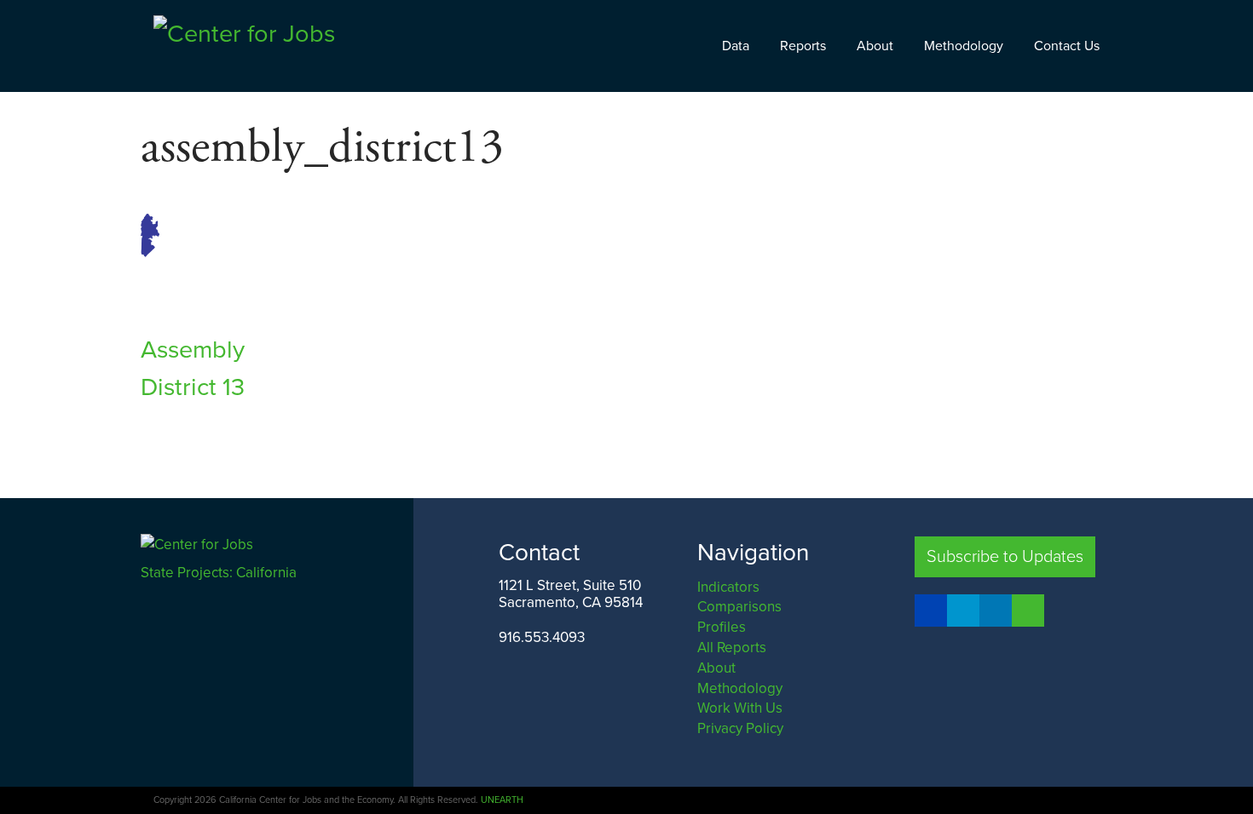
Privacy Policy (740, 728)
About (875, 45)
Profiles (721, 627)
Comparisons (739, 607)
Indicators (728, 587)
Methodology (963, 45)
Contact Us (1067, 45)
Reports (803, 45)
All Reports (731, 647)
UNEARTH (502, 799)
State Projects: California (220, 573)
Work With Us (739, 708)
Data (735, 45)
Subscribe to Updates (1005, 557)
